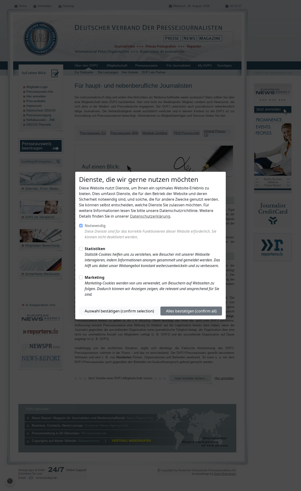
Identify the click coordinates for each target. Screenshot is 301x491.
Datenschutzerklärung (150, 216)
